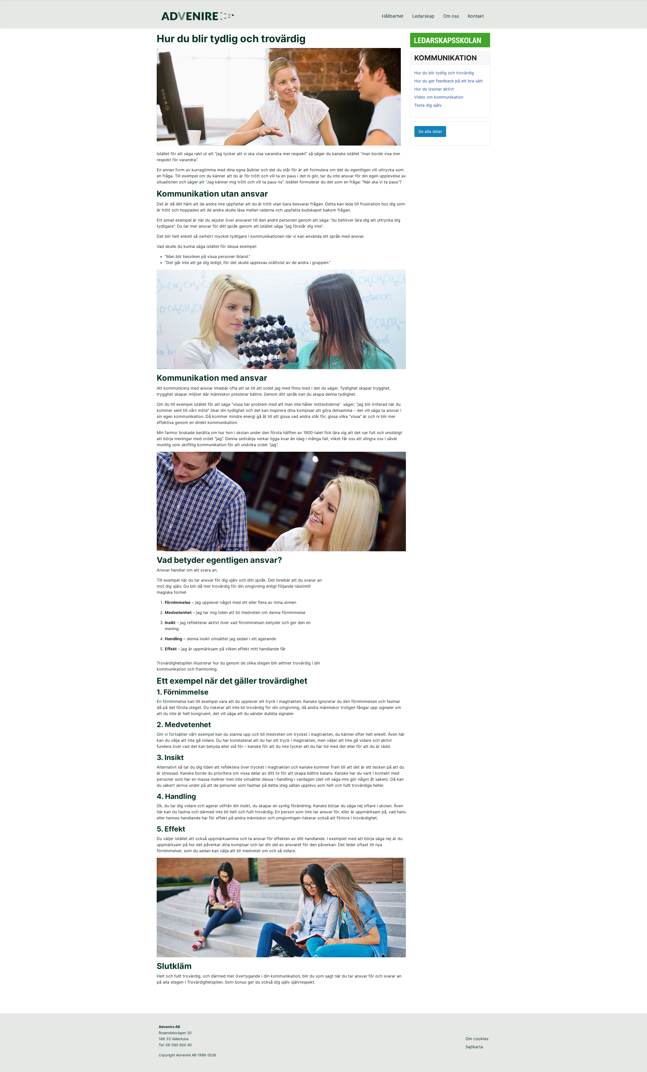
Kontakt (476, 16)
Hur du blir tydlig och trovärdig (444, 72)
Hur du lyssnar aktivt (434, 88)
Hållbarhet (392, 16)
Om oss (451, 16)
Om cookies (477, 1038)
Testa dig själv (428, 105)
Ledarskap (423, 16)
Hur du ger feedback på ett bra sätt (448, 80)
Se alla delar (430, 131)
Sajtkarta (474, 1046)
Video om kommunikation (438, 97)
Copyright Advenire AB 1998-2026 (187, 1055)
